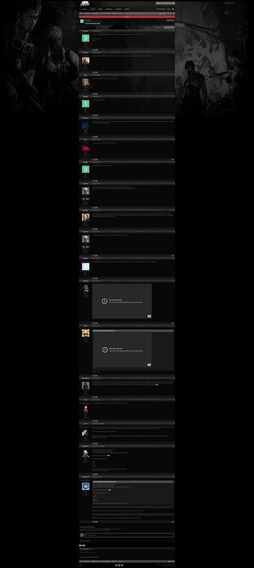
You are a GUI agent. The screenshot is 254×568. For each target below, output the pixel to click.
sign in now (107, 528)
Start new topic (159, 27)
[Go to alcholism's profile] (85, 266)
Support (127, 9)
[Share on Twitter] (80, 545)
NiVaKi (85, 325)
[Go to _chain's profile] (85, 432)
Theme (80, 565)
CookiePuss (85, 183)
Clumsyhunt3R (85, 477)
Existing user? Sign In (161, 9)
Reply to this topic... (92, 535)
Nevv (86, 139)
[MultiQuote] (93, 50)
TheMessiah (85, 281)
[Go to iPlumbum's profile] (85, 60)
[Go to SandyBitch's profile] (85, 217)
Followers (169, 20)
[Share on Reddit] (84, 545)
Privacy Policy (83, 557)
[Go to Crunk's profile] (85, 409)
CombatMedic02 (85, 378)
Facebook (168, 13)
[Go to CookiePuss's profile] (85, 190)
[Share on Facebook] (82, 545)
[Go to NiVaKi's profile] (85, 333)
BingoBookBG (109, 330)
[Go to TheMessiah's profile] (85, 288)
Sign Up (169, 9)
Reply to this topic (170, 27)
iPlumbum (85, 52)
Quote (96, 49)
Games (100, 9)
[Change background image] (172, 9)
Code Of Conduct (95, 557)
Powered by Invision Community (169, 566)
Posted (96, 31)
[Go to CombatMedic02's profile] (85, 385)
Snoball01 (88, 21)
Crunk (85, 399)
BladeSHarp (85, 118)
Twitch (173, 13)
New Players (99, 21)
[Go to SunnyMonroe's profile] (85, 453)
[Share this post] (173, 31)
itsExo (85, 75)
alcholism (85, 258)
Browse (84, 9)
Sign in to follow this (162, 20)
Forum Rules (119, 9)
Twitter (171, 13)
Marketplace (109, 9)
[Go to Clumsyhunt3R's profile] (85, 486)
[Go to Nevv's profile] (85, 147)
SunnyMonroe (85, 446)
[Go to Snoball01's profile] (82, 21)
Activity (92, 9)
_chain (85, 423)
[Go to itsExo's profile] (85, 82)
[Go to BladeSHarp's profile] (85, 125)
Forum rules (127, 16)
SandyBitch (85, 210)
